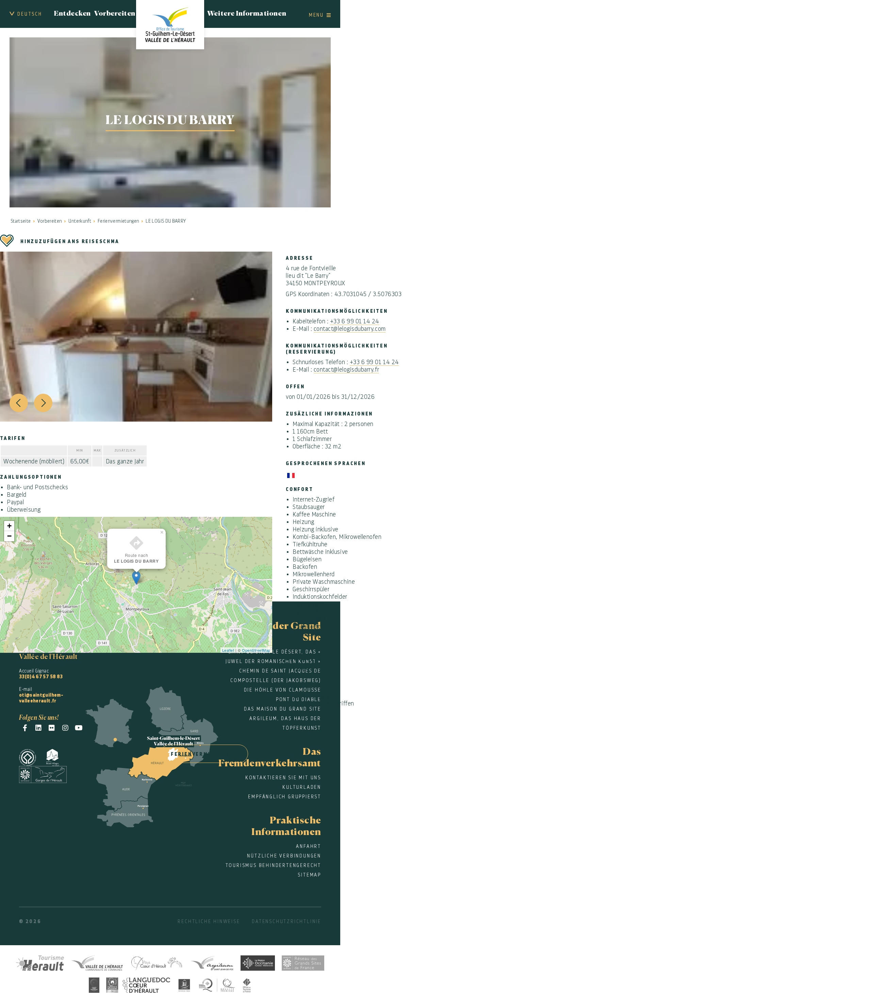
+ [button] (9, 526)
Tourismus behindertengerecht (273, 865)
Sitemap (309, 874)
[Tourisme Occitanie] (257, 962)
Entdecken (72, 14)
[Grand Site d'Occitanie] (94, 984)
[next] (43, 403)
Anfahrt (308, 846)
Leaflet (228, 650)
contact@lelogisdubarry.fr (346, 370)
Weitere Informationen (246, 14)
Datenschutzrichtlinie (286, 921)
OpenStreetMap (256, 650)
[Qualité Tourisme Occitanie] (217, 984)
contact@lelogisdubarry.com (350, 329)
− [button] (9, 536)
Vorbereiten (114, 14)
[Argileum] (212, 962)
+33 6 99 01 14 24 (354, 321)
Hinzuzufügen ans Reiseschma (69, 241)
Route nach (136, 558)
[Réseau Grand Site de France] (303, 962)
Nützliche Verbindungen (284, 855)
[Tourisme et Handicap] (184, 984)
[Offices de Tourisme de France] (247, 984)
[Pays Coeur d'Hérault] (156, 962)
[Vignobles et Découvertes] (138, 984)
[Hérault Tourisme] (40, 962)
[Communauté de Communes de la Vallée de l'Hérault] (96, 962)
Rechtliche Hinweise (209, 921)
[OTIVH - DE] (170, 24)
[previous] (19, 403)
